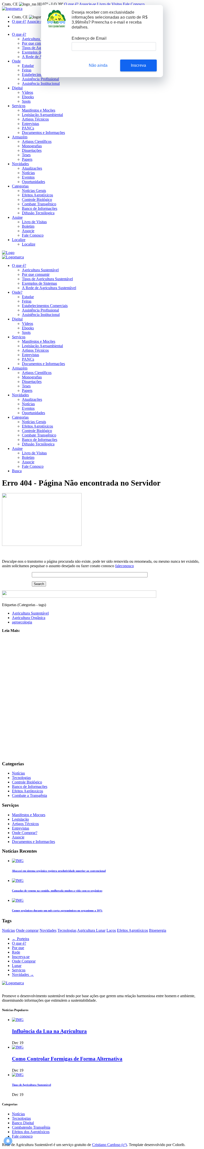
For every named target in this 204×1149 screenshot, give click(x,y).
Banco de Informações (39, 208)
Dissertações (32, 150)
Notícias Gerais (34, 190)
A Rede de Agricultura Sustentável (49, 288)
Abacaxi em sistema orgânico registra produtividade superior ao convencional (59, 870)
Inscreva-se (21, 957)
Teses (26, 155)
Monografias (32, 146)
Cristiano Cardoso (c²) (109, 1145)
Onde (16, 61)
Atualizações (32, 168)
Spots (26, 101)
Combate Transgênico (39, 204)
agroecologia (22, 622)
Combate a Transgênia (29, 795)
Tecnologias (21, 778)
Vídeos (27, 92)
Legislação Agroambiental (42, 115)
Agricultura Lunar (91, 930)
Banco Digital (23, 1123)
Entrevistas (30, 124)
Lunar (16, 965)
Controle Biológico (37, 199)
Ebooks (28, 97)
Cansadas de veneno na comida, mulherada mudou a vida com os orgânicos (57, 890)
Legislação (20, 819)
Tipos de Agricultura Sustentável (47, 279)
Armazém (19, 137)
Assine (17, 217)
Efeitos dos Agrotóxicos (31, 1132)
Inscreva (138, 65)
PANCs (28, 128)
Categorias (20, 186)
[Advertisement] (102, 696)
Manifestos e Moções (38, 110)
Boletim (28, 226)
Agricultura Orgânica (28, 618)
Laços (111, 930)
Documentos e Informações (43, 132)
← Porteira (20, 939)
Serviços (18, 106)
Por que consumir (36, 43)
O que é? (71, 4)
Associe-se (87, 4)
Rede (16, 952)
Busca (17, 471)
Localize (18, 240)
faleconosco (124, 566)
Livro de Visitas (109, 4)
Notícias (28, 173)
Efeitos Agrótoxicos (27, 791)
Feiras (26, 70)
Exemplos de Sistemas (39, 52)
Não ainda (98, 65)
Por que (18, 948)
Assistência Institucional (41, 83)
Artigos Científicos (36, 141)
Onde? (17, 292)
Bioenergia (157, 930)
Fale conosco (22, 1136)
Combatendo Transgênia (31, 1127)
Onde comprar (27, 930)
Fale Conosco (134, 4)
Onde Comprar (24, 961)
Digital (17, 88)
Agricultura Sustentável (40, 39)
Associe (28, 231)
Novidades (20, 164)
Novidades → (23, 974)
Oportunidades (33, 182)
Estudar (28, 65)
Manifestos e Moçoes (28, 815)
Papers (27, 159)
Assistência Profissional (40, 79)
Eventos (28, 177)
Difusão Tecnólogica (38, 213)
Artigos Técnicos (35, 119)
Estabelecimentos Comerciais (45, 306)
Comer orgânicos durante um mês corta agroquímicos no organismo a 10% (57, 910)
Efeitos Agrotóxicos (37, 195)
